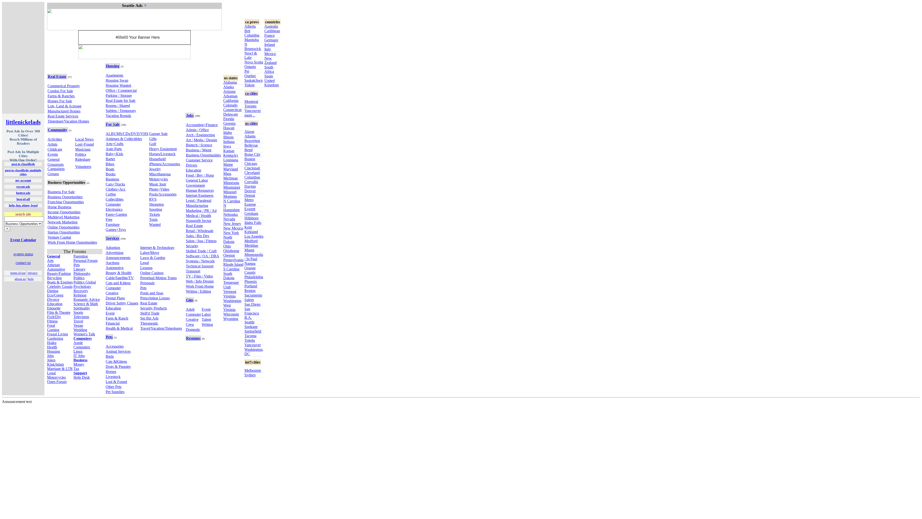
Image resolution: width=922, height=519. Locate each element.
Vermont (229, 292)
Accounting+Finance (202, 125)
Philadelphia (253, 277)
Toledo (249, 340)
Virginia (229, 296)
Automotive (56, 269)
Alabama (230, 82)
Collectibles (114, 199)
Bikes (110, 164)
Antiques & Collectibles (124, 139)
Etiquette (54, 308)
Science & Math (85, 304)
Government (195, 185)
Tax (76, 369)
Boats (110, 169)
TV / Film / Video (199, 276)
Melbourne (252, 370)
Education (54, 304)
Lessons (146, 268)
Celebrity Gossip (60, 286)
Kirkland (251, 232)
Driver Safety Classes (122, 303)
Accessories (115, 346)
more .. (249, 115)
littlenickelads (23, 122)
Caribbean (272, 31)
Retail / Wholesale (199, 231)
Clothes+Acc (116, 189)
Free (109, 219)
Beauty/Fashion (59, 274)
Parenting (80, 256)
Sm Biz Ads (149, 318)
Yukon (249, 85)
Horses (111, 372)
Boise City (252, 154)
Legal (51, 373)
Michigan (230, 178)
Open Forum (57, 382)
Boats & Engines (60, 282)
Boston (249, 159)
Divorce (53, 299)
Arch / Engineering (200, 135)
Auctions (112, 263)
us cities (251, 123)
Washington (232, 301)
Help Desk (81, 377)
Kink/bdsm (55, 364)
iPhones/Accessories (164, 164)
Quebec (250, 76)
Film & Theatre (58, 312)
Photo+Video (159, 189)
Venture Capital (59, 237)
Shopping (156, 204)
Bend (248, 150)
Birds (110, 356)
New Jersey (232, 224)
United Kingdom (271, 83)
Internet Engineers (199, 195)
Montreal (251, 101)
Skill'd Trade (149, 313)
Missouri (230, 192)
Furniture (113, 224)
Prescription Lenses (155, 298)
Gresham (251, 213)
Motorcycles (56, 377)
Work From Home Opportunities (72, 242)
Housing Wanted (118, 85)
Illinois (228, 137)
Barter (110, 159)
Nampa (249, 263)
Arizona (229, 91)
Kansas (228, 151)
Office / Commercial (121, 90)
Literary (79, 269)
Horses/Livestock (162, 154)
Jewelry (155, 169)
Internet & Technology (157, 248)
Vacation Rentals (118, 116)
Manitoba (251, 40)
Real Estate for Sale (120, 101)
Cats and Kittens (118, 283)
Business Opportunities (65, 197)
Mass (227, 174)
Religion (79, 295)
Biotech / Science (199, 145)
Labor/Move (149, 253)
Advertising (114, 253)
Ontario (250, 67)
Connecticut (232, 110)
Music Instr (157, 184)
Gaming (53, 330)
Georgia (229, 123)
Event (110, 313)
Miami (249, 250)
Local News (84, 139)
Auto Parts (114, 149)
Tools (153, 219)
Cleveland (252, 173)
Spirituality (81, 308)
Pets (76, 265)
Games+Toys (116, 230)
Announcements (118, 258)
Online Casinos (152, 273)
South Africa (269, 69)
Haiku (51, 343)
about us (20, 279)
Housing (53, 351)
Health (52, 347)
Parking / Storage (119, 95)
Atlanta (249, 136)
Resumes (193, 338)
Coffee (111, 194)
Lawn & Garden (152, 258)
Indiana (229, 142)
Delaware (230, 114)
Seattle (249, 322)
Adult (190, 309)
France (269, 35)
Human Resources (200, 190)
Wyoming (230, 319)
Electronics (114, 209)
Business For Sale (61, 192)
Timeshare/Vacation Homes (68, 121)
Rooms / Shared (118, 106)
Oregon (229, 255)
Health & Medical (119, 328)
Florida (228, 119)
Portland (250, 286)
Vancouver (252, 111)
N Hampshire (231, 208)
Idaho (227, 132)
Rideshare (82, 159)
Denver (250, 191)
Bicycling (54, 278)
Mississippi (231, 187)
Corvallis (251, 182)
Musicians (83, 149)
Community (57, 130)
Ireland (269, 45)
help (31, 279)
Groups (53, 174)
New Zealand (270, 60)
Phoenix (250, 281)
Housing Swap (117, 80)
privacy (33, 273)
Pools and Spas (151, 293)
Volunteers (83, 167)
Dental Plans (115, 298)
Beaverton (252, 141)
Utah (227, 287)
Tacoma (250, 336)
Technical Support (199, 266)
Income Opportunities (64, 212)
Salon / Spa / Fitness (201, 241)
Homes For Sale (60, 101)
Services (112, 238)
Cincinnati (252, 168)
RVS (153, 199)
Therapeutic (149, 323)
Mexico (270, 54)
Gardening (55, 338)
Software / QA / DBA (202, 256)
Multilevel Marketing (63, 217)
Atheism (53, 265)
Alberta (250, 26)
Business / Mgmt (198, 150)
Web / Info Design (200, 281)
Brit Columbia (251, 33)
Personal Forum (85, 261)
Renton (249, 291)
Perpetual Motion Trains (158, 278)
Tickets (154, 214)
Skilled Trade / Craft (201, 251)
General (54, 159)
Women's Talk (84, 334)
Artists (52, 144)
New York (231, 233)
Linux (78, 351)
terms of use (18, 273)
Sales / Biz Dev (197, 236)
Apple (78, 343)
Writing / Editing (198, 291)
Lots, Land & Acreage (64, 106)
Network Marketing (63, 222)
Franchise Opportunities (66, 202)
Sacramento (253, 295)
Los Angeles (253, 236)
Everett (249, 209)
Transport (193, 271)
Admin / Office (197, 130)
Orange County (250, 270)
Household (157, 159)
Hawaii (228, 128)
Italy (267, 49)
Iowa (227, 146)
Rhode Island (233, 264)
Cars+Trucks (115, 184)
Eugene (250, 204)
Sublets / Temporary (121, 111)
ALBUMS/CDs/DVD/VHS (127, 134)
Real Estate (57, 76)
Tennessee (231, 282)
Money (78, 364)
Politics (80, 154)
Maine (228, 164)
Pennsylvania (233, 260)
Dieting (52, 291)
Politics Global (84, 282)
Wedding (80, 330)
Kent (248, 227)
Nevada (229, 219)
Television (81, 317)
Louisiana (230, 160)
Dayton (250, 186)
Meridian (251, 245)
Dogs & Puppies (118, 367)
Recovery (80, 291)
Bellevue (251, 145)
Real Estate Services (63, 116)
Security (192, 246)
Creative (112, 293)
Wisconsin (231, 314)
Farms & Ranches (61, 96)
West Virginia (229, 307)
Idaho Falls (252, 223)
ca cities (251, 93)
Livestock (113, 377)
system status (23, 254)
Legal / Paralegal (198, 200)
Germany (271, 40)
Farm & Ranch (117, 318)
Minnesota (231, 183)
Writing (207, 324)
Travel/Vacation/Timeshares (161, 328)
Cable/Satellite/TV (120, 278)
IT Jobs (79, 356)
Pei (246, 71)
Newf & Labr (250, 55)
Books (110, 174)
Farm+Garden (116, 214)
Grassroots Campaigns (56, 166)
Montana (230, 196)
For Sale (113, 124)
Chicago (250, 163)
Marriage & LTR (60, 369)
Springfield (252, 331)
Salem (249, 300)
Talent (206, 319)
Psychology (82, 286)
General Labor (197, 180)
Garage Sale (158, 134)
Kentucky (230, 155)
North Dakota (228, 239)
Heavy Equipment (163, 149)
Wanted (155, 224)
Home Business (59, 207)
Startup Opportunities (64, 232)
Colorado (230, 105)
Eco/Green (55, 295)
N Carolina (231, 201)
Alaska (228, 87)
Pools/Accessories (162, 194)
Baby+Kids (114, 154)
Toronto (250, 106)
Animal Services (118, 351)
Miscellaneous (160, 174)
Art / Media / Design (201, 140)
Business (112, 179)
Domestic (193, 329)
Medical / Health (198, 216)
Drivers (191, 165)
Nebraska (230, 214)
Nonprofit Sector (198, 221)
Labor (206, 314)
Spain (268, 76)
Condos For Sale (60, 91)
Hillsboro (251, 218)
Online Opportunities (63, 227)
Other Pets (113, 387)
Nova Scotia (253, 62)
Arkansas (230, 96)
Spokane (251, 327)
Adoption (113, 248)
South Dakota (228, 276)
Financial (113, 323)
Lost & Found (116, 382)
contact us (23, 263)
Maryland (230, 169)
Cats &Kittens (116, 361)
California (230, 101)
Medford (251, 241)
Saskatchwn (253, 80)
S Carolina (231, 269)
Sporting (155, 209)
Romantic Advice (86, 299)
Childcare (55, 149)
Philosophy (82, 274)
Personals (147, 283)
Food (51, 325)
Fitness (52, 321)
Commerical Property (64, 86)
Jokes (51, 360)
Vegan (78, 325)
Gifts (153, 139)
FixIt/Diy (54, 317)
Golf (152, 144)
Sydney (250, 375)
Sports (78, 312)
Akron (249, 132)
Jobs (50, 356)
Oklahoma (231, 251)
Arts (50, 261)
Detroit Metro (249, 197)
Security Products (153, 308)
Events (53, 154)
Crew (190, 324)
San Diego (252, 304)
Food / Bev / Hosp (200, 175)
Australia (271, 26)
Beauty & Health (118, 273)
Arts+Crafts (114, 144)
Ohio (227, 246)
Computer (113, 204)
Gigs (189, 300)
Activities (55, 139)
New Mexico (233, 228)
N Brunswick (252, 46)
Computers (81, 347)
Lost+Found (84, 144)
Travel (78, 321)
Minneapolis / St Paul (253, 257)
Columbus (252, 177)
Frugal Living (57, 334)
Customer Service (199, 160)
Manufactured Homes (64, 111)
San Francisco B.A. (251, 313)
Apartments (114, 75)
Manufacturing (197, 206)
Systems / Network (200, 261)
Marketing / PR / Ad (201, 211)
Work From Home (200, 286)
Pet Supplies (115, 392)
